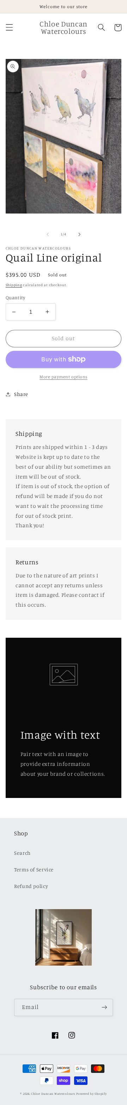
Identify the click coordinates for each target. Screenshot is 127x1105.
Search (22, 853)
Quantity (15, 297)
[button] (9, 27)
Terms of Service (34, 869)
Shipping (14, 285)
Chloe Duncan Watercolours (53, 1093)
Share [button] (21, 394)
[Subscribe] (104, 1007)
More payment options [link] (63, 376)
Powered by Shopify (91, 1093)
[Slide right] (79, 234)
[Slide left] (47, 234)
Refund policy (31, 886)
